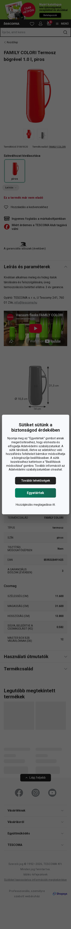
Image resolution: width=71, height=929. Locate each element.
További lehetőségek (35, 480)
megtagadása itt (44, 504)
